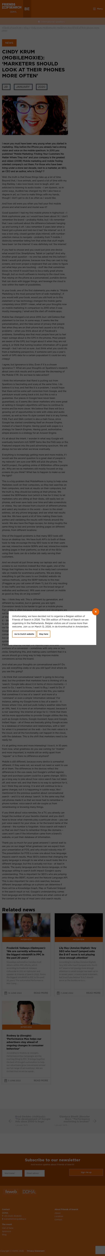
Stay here (43, 634)
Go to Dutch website (24, 634)
